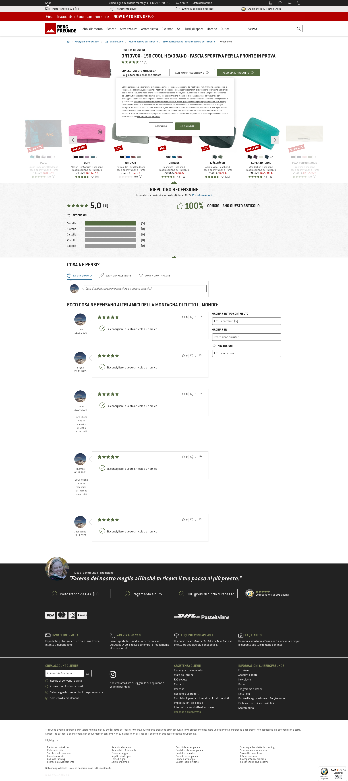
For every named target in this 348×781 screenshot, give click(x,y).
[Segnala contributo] (200, 317)
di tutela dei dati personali (148, 116)
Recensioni (225, 346)
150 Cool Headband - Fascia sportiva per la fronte (189, 41)
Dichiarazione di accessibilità (256, 703)
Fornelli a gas (118, 758)
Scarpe (111, 29)
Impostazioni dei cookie (188, 703)
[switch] (338, 777)
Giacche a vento (55, 756)
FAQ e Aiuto (180, 679)
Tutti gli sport (194, 29)
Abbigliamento (92, 29)
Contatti (179, 684)
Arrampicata (149, 29)
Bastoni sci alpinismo (187, 761)
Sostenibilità (246, 708)
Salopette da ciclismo (251, 753)
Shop (48, 3)
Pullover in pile (55, 750)
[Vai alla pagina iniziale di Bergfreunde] (62, 28)
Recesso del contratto (187, 712)
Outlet (225, 29)
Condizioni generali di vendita (192, 698)
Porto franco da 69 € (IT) (65, 8)
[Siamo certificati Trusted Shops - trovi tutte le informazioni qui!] (249, 593)
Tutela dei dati (220, 698)
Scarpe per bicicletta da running (257, 747)
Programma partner (250, 689)
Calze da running (56, 758)
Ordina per (219, 329)
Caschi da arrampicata (188, 747)
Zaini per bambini (120, 761)
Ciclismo (167, 29)
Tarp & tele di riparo (121, 756)
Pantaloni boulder (185, 753)
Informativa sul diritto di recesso (194, 707)
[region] (175, 107)
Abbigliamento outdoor (87, 41)
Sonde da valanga (185, 758)
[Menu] (345, 768)
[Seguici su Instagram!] (115, 675)
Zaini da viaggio (119, 753)
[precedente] (73, 140)
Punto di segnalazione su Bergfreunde (261, 698)
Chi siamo (244, 670)
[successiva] (275, 140)
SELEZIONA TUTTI (187, 126)
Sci (179, 29)
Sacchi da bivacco (121, 747)
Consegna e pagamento (188, 670)
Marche (211, 29)
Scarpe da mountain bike (253, 750)
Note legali (244, 694)
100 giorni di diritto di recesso (198, 8)
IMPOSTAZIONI (161, 126)
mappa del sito (59, 768)
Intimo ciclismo (248, 756)
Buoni (241, 684)
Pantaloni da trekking (58, 747)
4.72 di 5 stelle (263, 8)
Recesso (179, 689)
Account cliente (248, 675)
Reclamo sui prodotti (186, 694)
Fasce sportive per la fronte (143, 41)
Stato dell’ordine (184, 675)
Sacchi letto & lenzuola (123, 750)
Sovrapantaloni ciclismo (253, 758)
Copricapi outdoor (114, 41)
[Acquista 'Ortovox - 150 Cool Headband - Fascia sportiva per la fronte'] (92, 67)
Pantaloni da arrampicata (189, 750)
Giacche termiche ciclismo (254, 761)
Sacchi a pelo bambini (59, 753)
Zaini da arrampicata (187, 756)
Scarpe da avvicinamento (60, 761)
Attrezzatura (129, 29)
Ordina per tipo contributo (230, 313)
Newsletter (245, 679)
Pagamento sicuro (126, 8)
